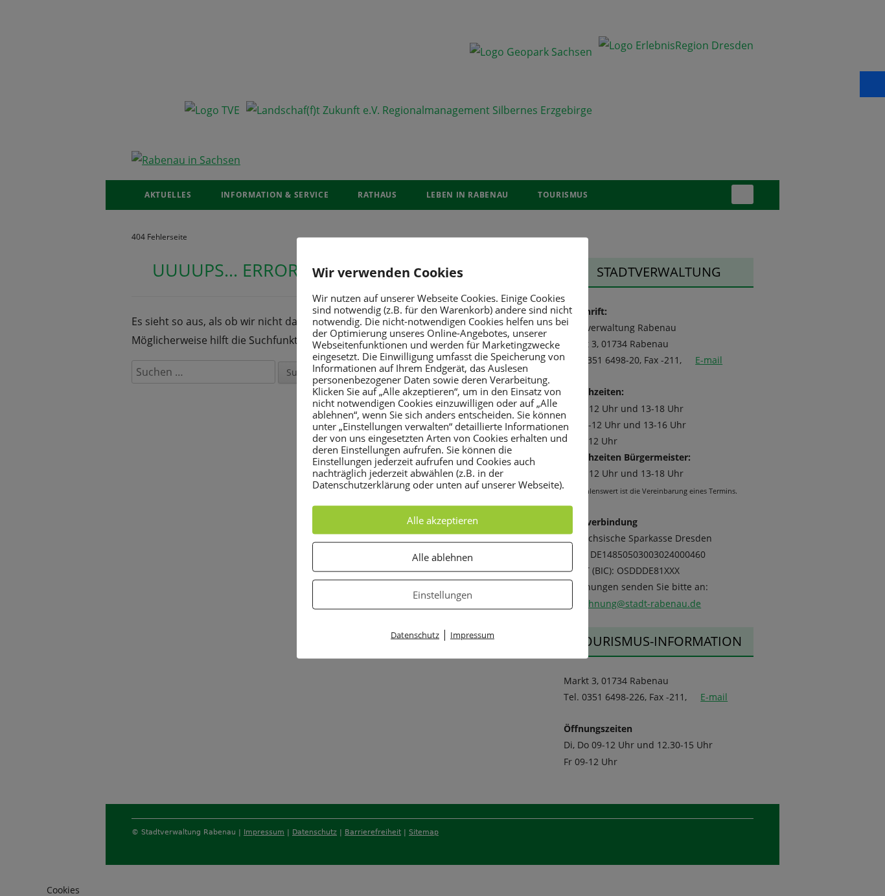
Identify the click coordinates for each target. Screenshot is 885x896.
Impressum (472, 634)
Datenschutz (415, 634)
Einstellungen (442, 594)
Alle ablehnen (442, 556)
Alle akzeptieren (442, 519)
